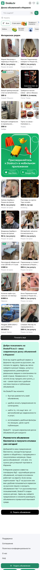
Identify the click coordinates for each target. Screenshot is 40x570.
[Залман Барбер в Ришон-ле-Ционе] (10, 194)
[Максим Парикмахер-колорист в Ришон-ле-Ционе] (30, 53)
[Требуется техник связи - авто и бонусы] (30, 84)
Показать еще (20, 337)
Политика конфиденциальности (16, 548)
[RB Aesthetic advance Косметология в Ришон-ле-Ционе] (30, 225)
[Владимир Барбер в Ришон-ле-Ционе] (10, 225)
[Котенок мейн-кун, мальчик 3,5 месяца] (10, 287)
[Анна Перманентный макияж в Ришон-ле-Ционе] (30, 287)
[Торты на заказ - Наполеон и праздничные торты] (30, 114)
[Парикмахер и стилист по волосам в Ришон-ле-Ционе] (30, 256)
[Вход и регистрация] (37, 3)
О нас (4, 553)
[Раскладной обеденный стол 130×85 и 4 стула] (10, 256)
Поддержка (7, 538)
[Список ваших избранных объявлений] (33, 3)
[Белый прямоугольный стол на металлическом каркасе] (10, 84)
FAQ (4, 558)
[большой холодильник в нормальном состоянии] (10, 115)
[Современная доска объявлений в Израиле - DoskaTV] (8, 3)
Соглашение (7, 543)
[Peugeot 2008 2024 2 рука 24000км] (10, 318)
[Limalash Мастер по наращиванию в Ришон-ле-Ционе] (30, 318)
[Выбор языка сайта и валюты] (30, 3)
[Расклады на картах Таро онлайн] (30, 194)
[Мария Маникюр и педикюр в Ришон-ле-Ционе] (10, 53)
